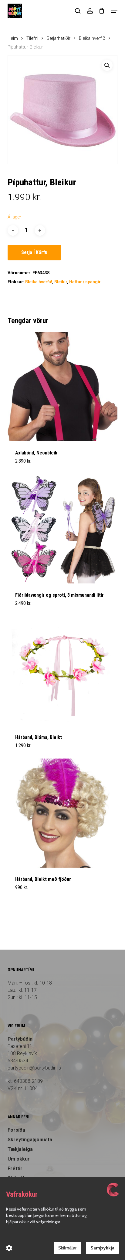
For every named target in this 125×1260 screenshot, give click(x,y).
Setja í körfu (34, 252)
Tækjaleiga (20, 1149)
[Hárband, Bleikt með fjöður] (63, 813)
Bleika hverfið (92, 38)
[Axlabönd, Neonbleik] (63, 386)
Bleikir (60, 281)
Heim (13, 38)
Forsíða (16, 1130)
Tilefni (32, 38)
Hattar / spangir (85, 281)
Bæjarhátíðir (58, 38)
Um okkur (19, 1159)
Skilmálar (67, 1248)
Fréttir (15, 1168)
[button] (114, 11)
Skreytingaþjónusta (30, 1139)
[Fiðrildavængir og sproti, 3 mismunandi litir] (63, 528)
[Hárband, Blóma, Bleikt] (63, 671)
